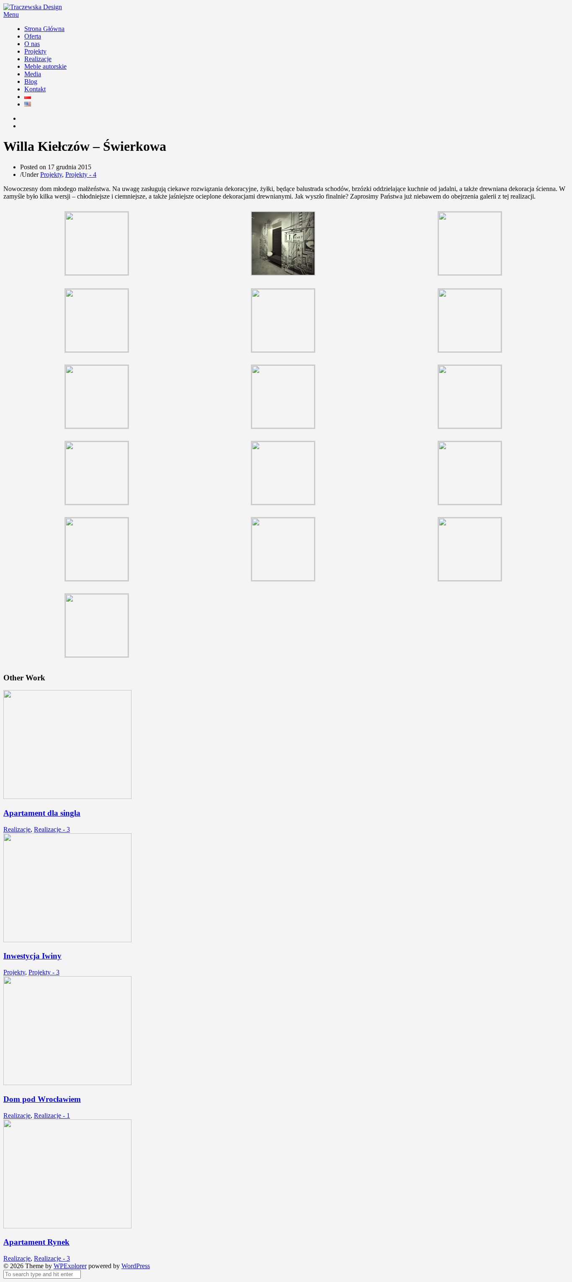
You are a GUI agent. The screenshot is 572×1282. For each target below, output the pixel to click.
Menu (11, 14)
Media (32, 74)
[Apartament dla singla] (67, 796)
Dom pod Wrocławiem (42, 1099)
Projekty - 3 (43, 972)
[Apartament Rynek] (67, 1226)
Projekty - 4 (80, 174)
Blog (30, 81)
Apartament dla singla (41, 813)
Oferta (32, 36)
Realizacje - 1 (52, 1115)
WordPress (135, 1265)
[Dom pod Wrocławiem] (67, 1082)
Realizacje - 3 (52, 829)
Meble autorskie (45, 66)
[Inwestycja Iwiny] (67, 939)
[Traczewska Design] (32, 6)
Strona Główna (44, 28)
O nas (32, 43)
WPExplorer (70, 1265)
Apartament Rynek (36, 1242)
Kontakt (35, 89)
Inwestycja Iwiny (32, 955)
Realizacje (38, 58)
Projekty (35, 51)
